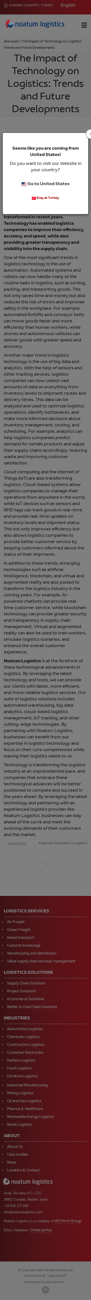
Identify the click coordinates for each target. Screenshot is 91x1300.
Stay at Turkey (47, 198)
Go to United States (48, 184)
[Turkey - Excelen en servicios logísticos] (35, 24)
